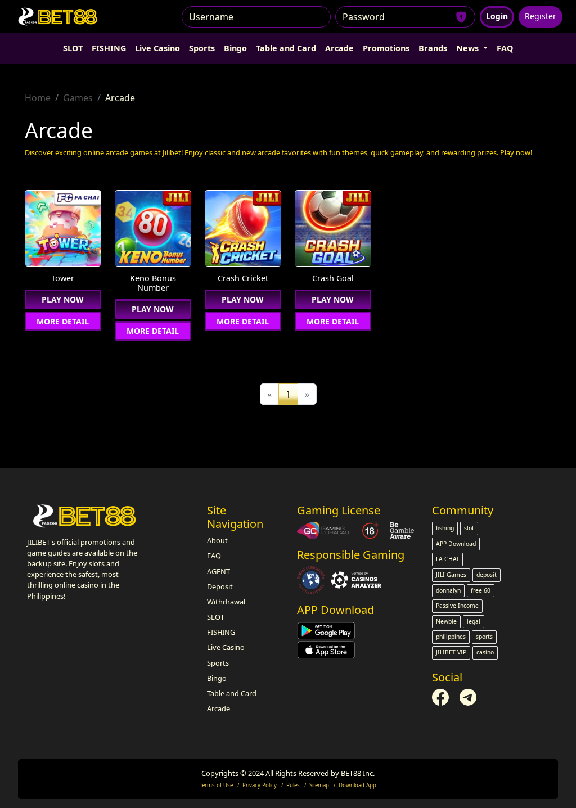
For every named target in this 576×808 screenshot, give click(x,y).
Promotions (386, 48)
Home (38, 98)
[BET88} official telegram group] (468, 696)
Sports (202, 48)
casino (485, 652)
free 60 (480, 590)
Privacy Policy (259, 785)
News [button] (468, 48)
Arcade (339, 48)
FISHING (109, 48)
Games (78, 98)
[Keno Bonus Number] (153, 229)
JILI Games (451, 575)
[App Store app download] (326, 649)
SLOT (73, 48)
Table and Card (286, 48)
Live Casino (157, 48)
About (217, 540)
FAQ (505, 48)
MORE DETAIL (63, 321)
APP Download (456, 544)
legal (473, 621)
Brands (432, 48)
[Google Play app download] (326, 630)
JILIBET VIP (451, 652)
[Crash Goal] (333, 229)
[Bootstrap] (85, 516)
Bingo (235, 48)
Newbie (446, 621)
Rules (293, 785)
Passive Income (457, 606)
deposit (486, 575)
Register (540, 16)
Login (497, 16)
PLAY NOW (63, 299)
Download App (357, 785)
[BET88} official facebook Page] (441, 696)
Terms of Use (216, 785)
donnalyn (448, 590)
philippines (451, 636)
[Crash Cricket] (243, 229)
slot (469, 528)
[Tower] (63, 229)
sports (484, 636)
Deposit (220, 586)
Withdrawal (226, 602)
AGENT (218, 571)
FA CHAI (447, 559)
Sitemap (319, 785)
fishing (445, 528)
